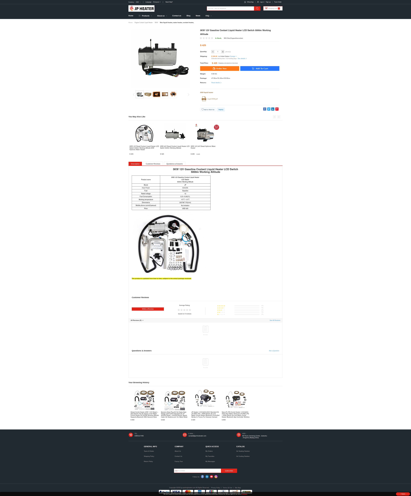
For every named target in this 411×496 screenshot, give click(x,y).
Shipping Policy (149, 456)
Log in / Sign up (265, 2)
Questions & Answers (174, 164)
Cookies (244, 494)
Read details (215, 82)
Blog (188, 16)
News (198, 16)
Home (130, 16)
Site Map (238, 487)
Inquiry (221, 109)
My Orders (209, 451)
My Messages (210, 461)
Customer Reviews (153, 164)
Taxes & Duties (149, 451)
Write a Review (148, 309)
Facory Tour (179, 461)
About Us (178, 451)
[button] (274, 116)
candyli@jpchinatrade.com (197, 436)
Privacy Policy (215, 487)
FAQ (207, 16)
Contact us (176, 16)
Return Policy (148, 461)
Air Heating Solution (243, 451)
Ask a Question (274, 351)
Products (145, 16)
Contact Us (178, 456)
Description (135, 164)
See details (242, 58)
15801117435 (139, 436)
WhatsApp (250, 2)
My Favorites (210, 456)
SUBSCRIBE (229, 471)
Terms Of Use (227, 487)
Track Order (277, 2)
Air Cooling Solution (243, 456)
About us (161, 16)
